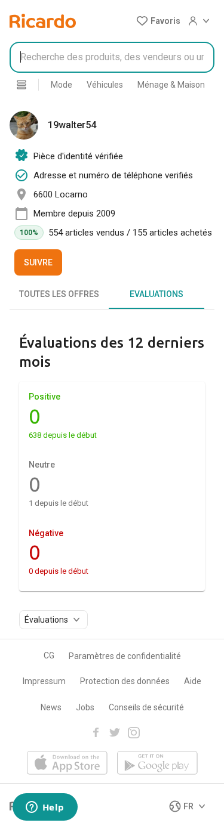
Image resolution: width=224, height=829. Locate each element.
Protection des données (125, 681)
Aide (192, 681)
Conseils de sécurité (146, 707)
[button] (158, 21)
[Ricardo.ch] (43, 21)
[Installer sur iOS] (67, 764)
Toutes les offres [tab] (59, 294)
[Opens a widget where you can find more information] (45, 808)
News (51, 707)
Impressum (44, 681)
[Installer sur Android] (157, 764)
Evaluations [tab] (156, 294)
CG (49, 655)
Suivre (38, 262)
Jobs (85, 707)
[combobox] (112, 57)
